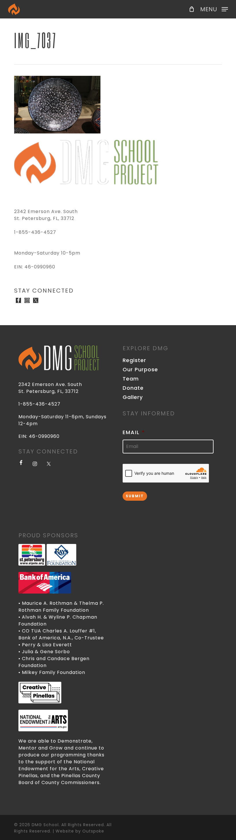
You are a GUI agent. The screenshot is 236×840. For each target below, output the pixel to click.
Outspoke (93, 831)
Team (131, 378)
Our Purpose (140, 369)
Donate (133, 388)
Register (134, 360)
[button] (214, 8)
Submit (135, 496)
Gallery (133, 397)
